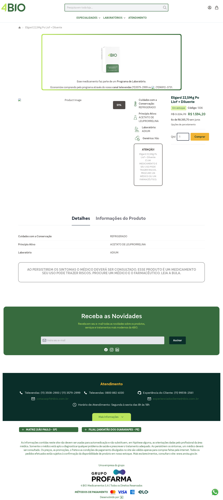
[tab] (81, 218)
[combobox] (116, 7)
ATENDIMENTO (137, 17)
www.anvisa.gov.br (186, 453)
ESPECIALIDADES (87, 17)
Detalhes (81, 218)
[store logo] (13, 8)
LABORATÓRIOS (113, 17)
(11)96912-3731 (163, 87)
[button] (71, 151)
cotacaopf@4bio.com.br (52, 398)
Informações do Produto (121, 218)
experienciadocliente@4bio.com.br (176, 398)
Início (19, 27)
